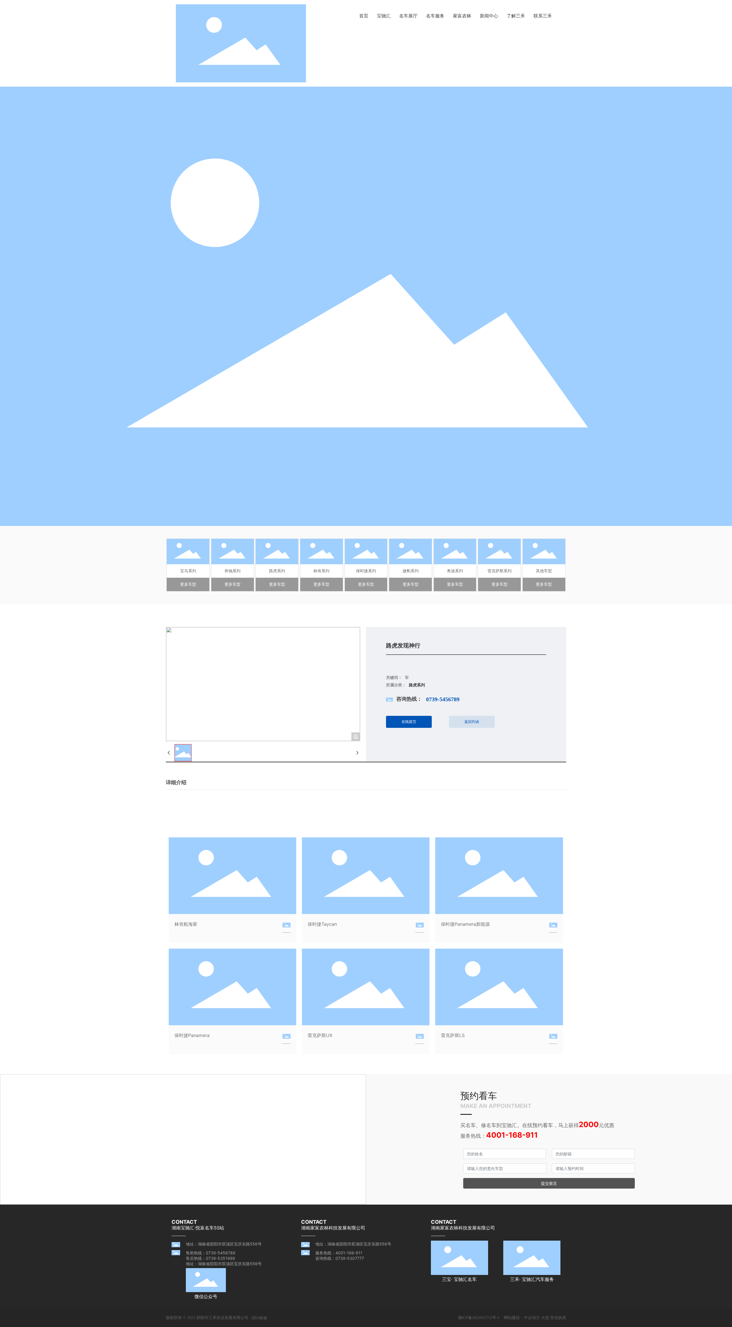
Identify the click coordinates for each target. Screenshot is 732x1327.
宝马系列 (188, 570)
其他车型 (544, 570)
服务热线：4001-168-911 (338, 1252)
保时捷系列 (366, 570)
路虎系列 (277, 570)
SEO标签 (259, 1317)
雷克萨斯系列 (500, 570)
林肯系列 (321, 570)
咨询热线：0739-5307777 (339, 1258)
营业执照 (558, 1317)
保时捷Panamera (192, 1035)
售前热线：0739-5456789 (210, 1252)
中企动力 (532, 1317)
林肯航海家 (185, 924)
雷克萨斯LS (453, 1035)
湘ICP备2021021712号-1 (479, 1318)
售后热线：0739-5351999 (210, 1258)
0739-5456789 (443, 699)
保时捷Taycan (322, 924)
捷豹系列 (411, 570)
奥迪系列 (455, 570)
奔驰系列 (232, 570)
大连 (545, 1317)
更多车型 (188, 584)
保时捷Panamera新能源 (465, 924)
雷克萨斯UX (320, 1035)
